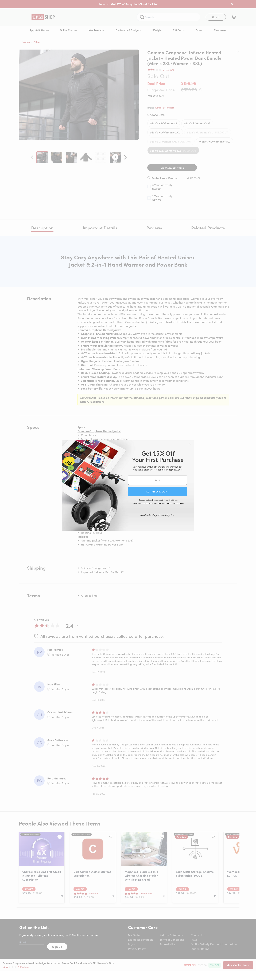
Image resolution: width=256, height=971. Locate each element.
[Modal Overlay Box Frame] (128, 485)
